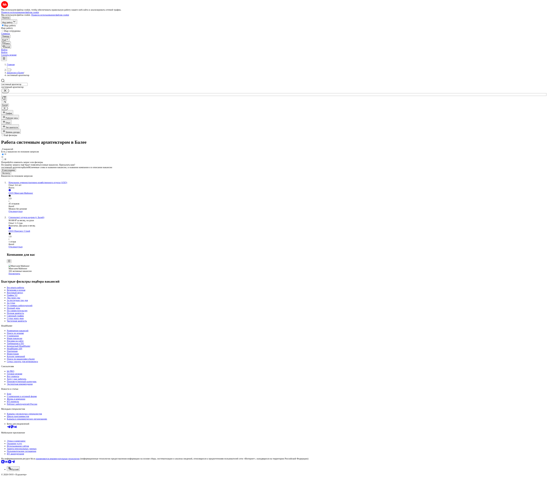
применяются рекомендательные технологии (58, 458)
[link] (6, 43)
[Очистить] (5, 90)
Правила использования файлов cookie (50, 15)
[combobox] (14, 84)
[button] (4, 50)
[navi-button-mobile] (4, 58)
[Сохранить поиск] (4, 98)
